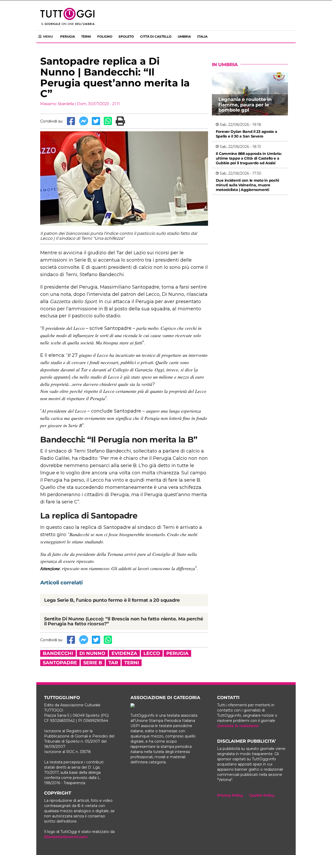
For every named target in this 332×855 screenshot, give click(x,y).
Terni (86, 36)
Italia (202, 36)
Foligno (104, 36)
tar (113, 663)
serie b (92, 663)
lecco (151, 653)
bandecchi (58, 653)
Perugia (67, 36)
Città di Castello (155, 36)
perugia (177, 653)
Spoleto (126, 36)
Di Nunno (92, 653)
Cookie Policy (261, 795)
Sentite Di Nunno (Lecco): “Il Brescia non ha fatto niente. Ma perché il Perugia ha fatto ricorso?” (123, 621)
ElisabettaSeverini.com (66, 837)
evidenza (124, 653)
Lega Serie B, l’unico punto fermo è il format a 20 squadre (112, 600)
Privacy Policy (230, 795)
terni (131, 663)
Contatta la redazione (238, 725)
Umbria (184, 36)
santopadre (60, 663)
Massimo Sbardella (57, 104)
